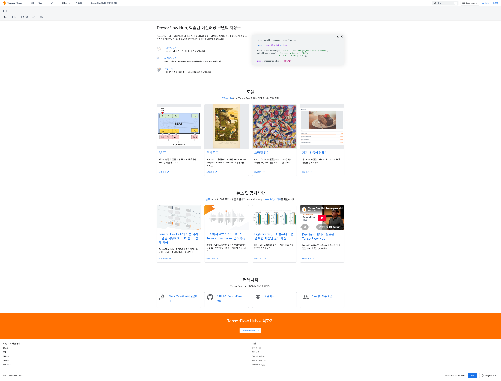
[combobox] (445, 3)
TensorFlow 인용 (258, 365)
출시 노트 (255, 352)
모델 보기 (168, 68)
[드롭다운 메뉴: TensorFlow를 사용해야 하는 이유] (121, 3)
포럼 (5, 352)
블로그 (209, 199)
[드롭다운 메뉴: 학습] (45, 3)
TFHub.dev (227, 98)
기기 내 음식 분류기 (314, 153)
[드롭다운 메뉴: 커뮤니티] (85, 3)
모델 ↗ (42, 17)
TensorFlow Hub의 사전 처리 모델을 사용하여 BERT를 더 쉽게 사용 (178, 238)
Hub (5, 11)
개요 (5, 17)
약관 (5, 375)
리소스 (64, 3)
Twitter (6, 360)
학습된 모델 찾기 (251, 330)
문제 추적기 (256, 348)
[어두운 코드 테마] (338, 37)
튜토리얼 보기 (170, 48)
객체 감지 (213, 153)
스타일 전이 (261, 153)
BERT (162, 153)
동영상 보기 (308, 258)
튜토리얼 (24, 17)
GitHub (485, 3)
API (51, 3)
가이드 (13, 17)
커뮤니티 (79, 3)
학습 (40, 3)
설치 (32, 3)
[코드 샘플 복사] (342, 37)
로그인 (495, 3)
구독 (472, 375)
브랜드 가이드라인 (259, 360)
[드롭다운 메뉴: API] (56, 3)
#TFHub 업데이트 (272, 199)
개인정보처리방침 (16, 375)
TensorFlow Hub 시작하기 (250, 320)
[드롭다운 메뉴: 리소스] (70, 3)
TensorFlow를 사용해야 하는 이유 (104, 3)
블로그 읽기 (165, 258)
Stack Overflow (258, 356)
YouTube (7, 365)
